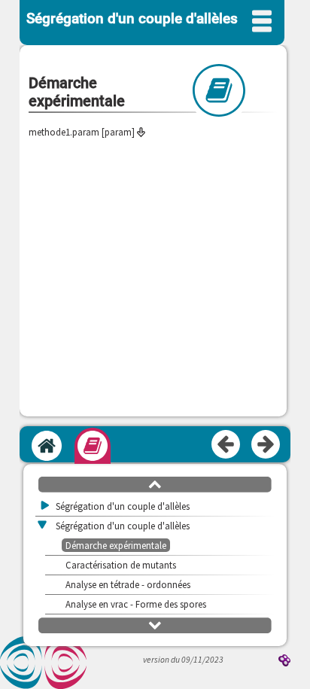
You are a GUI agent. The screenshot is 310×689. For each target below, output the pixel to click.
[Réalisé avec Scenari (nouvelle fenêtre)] (284, 661)
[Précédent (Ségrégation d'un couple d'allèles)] (226, 445)
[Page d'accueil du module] (47, 446)
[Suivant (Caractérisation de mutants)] (266, 445)
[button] (155, 483)
